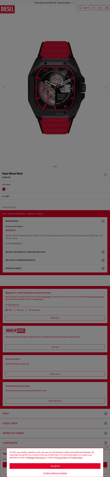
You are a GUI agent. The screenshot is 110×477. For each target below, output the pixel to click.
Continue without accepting (55, 473)
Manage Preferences (36, 457)
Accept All (55, 466)
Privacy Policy (61, 457)
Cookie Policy (76, 457)
